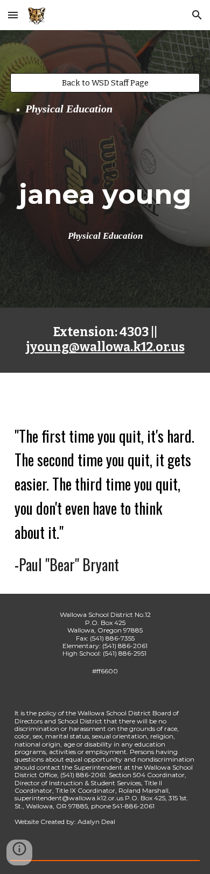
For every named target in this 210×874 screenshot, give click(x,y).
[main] (105, 109)
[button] (13, 15)
